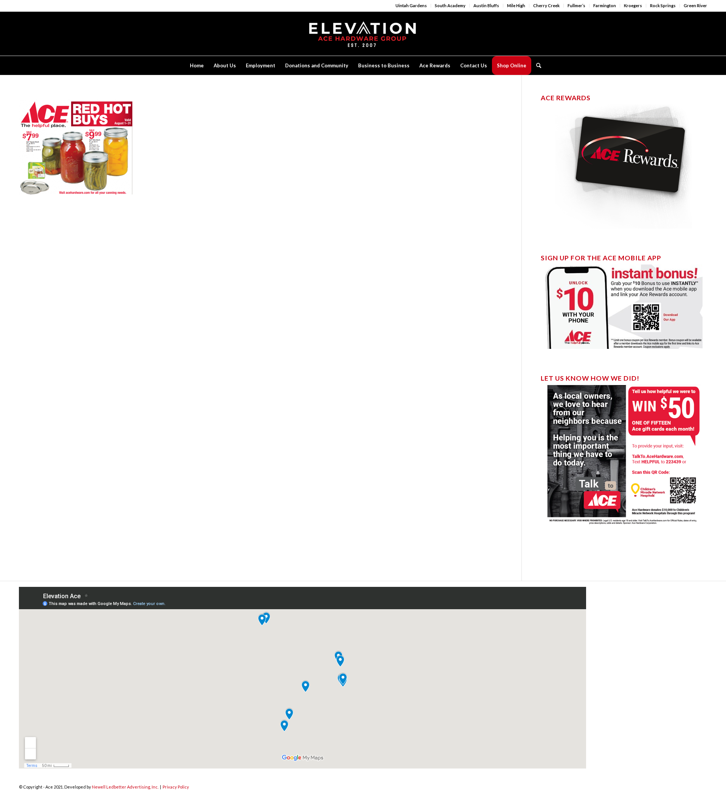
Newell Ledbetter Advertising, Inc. (125, 786)
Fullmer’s (576, 5)
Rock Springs (663, 5)
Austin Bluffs (486, 5)
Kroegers (633, 5)
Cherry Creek (546, 5)
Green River (695, 5)
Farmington (604, 5)
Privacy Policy (176, 786)
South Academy (450, 5)
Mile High (516, 5)
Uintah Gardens (411, 5)
